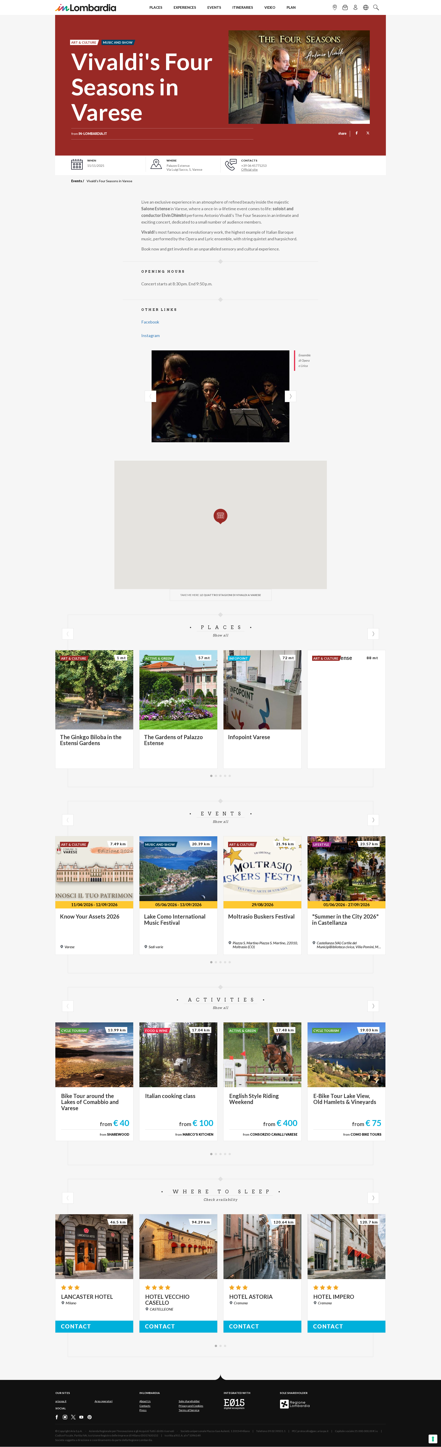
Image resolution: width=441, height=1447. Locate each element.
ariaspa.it (60, 1401)
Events (76, 181)
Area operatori (104, 1401)
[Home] (85, 7)
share (342, 134)
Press (143, 1410)
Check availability (220, 1199)
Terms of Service (189, 1410)
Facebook (150, 321)
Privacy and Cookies (191, 1405)
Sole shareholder (189, 1401)
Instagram (150, 335)
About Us (145, 1401)
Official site (249, 169)
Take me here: (220, 595)
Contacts (144, 1405)
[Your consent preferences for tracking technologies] (433, 1439)
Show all (220, 635)
